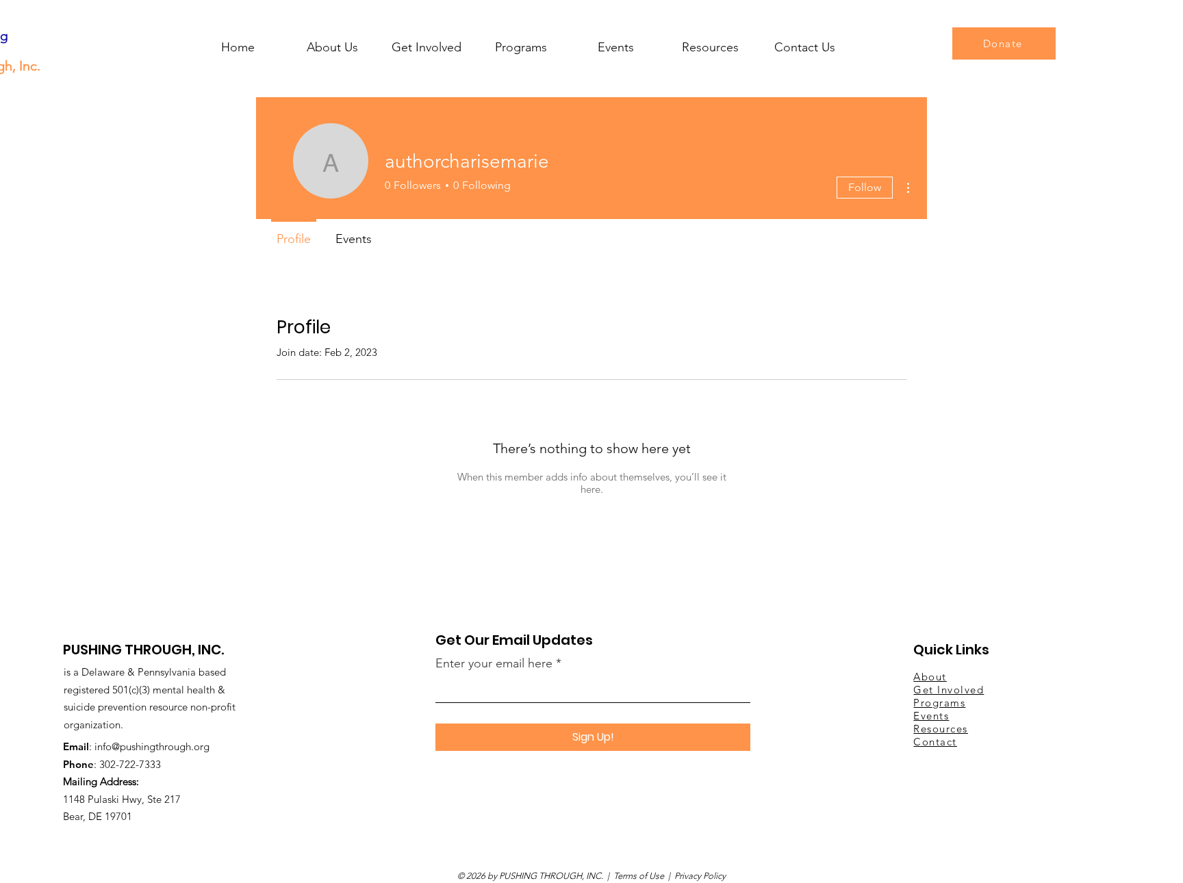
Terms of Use (638, 876)
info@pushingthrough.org (151, 746)
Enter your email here (493, 663)
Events (931, 715)
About (930, 676)
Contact (935, 741)
